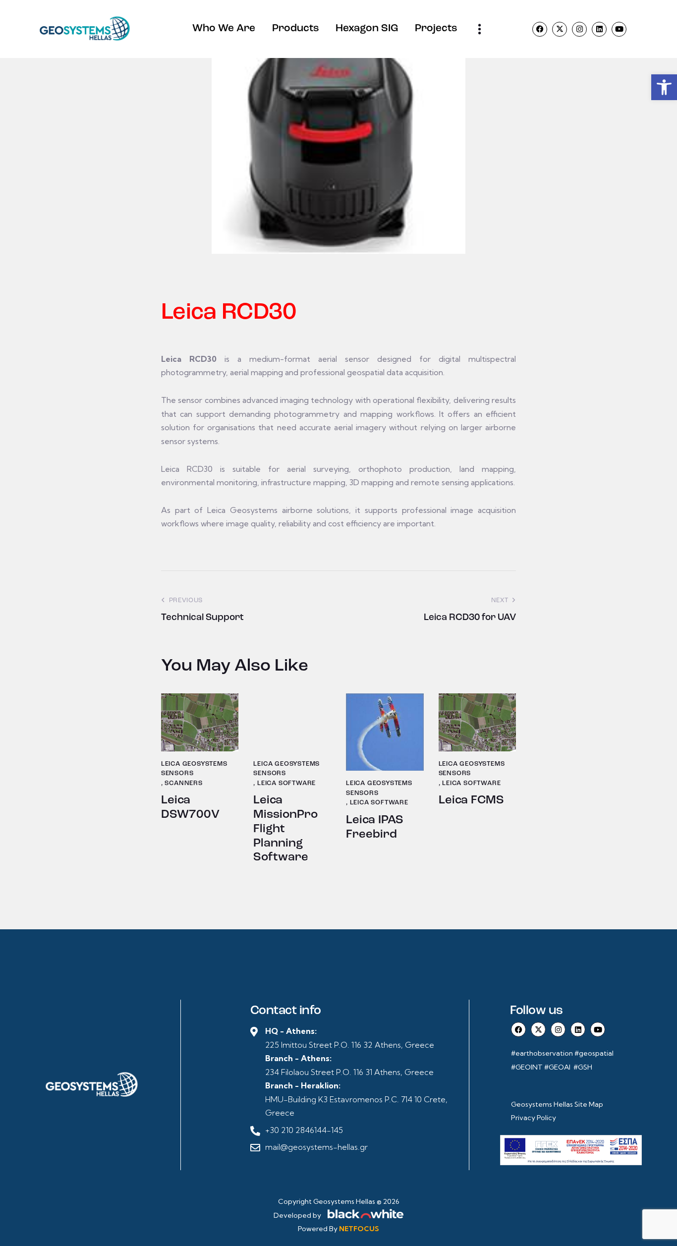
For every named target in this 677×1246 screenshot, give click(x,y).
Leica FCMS (471, 800)
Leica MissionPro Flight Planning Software (285, 828)
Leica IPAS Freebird (374, 827)
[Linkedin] (599, 29)
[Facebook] (539, 29)
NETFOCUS (359, 1228)
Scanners (183, 783)
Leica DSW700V (190, 807)
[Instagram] (579, 29)
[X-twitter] (559, 29)
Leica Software (286, 783)
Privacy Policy (533, 1117)
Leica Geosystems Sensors (194, 769)
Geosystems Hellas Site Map (558, 1104)
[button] (664, 87)
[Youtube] (619, 29)
